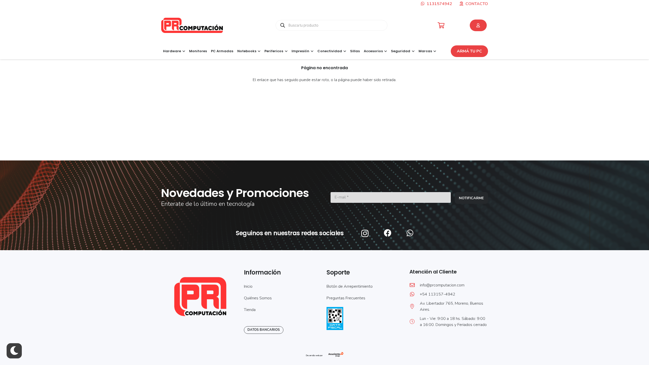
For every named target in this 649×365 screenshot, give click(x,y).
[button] (183, 51)
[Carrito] (441, 25)
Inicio (248, 286)
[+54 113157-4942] (414, 294)
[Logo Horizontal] (192, 25)
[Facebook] (387, 233)
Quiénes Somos (258, 298)
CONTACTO (476, 4)
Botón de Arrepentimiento (350, 286)
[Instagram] (365, 233)
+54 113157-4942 (437, 294)
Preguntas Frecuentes (346, 298)
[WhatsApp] (410, 233)
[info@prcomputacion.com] (414, 285)
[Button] (478, 25)
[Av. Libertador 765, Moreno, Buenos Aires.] (414, 306)
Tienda (250, 310)
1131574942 (439, 4)
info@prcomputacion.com (442, 285)
